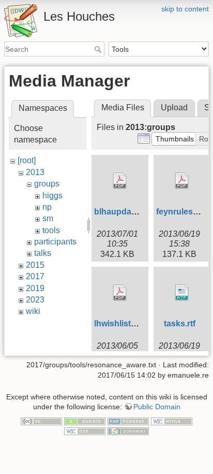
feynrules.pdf (182, 211)
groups (46, 183)
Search (99, 49)
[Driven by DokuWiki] (128, 431)
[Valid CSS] (84, 431)
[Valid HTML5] (171, 420)
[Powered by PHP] (128, 420)
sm (47, 218)
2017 (35, 276)
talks (42, 253)
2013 (35, 172)
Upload (174, 107)
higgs (52, 195)
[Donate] (84, 420)
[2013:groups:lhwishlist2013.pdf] (120, 292)
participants (55, 241)
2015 (35, 265)
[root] (27, 160)
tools (51, 230)
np (47, 207)
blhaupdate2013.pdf (133, 211)
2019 (35, 288)
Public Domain (156, 407)
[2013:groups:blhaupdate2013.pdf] (120, 180)
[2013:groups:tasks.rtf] (182, 292)
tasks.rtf (179, 323)
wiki (33, 311)
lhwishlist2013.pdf (129, 323)
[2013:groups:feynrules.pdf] (182, 180)
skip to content (185, 9)
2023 (35, 299)
